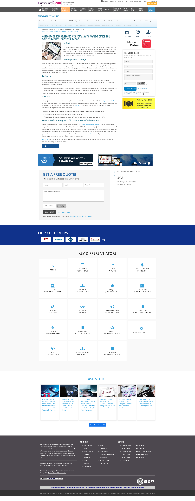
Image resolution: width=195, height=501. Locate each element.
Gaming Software (83, 311)
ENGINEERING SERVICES (55, 9)
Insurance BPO (126, 451)
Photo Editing (126, 454)
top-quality (78, 105)
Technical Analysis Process (53, 332)
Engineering (141, 445)
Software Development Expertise (53, 290)
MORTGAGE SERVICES (91, 9)
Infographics (104, 463)
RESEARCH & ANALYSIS (141, 9)
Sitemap (86, 463)
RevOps (107, 9)
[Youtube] (152, 482)
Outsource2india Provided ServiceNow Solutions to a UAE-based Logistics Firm (146, 402)
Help (101, 445)
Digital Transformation (81, 25)
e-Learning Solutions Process (82, 332)
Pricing (53, 270)
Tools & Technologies (142, 332)
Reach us (45, 139)
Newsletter (87, 457)
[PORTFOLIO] (127, 32)
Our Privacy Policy (141, 89)
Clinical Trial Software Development (142, 290)
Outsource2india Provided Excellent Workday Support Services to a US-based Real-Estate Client (68, 404)
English (49, 463)
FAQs (85, 460)
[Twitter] (145, 483)
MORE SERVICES (151, 9)
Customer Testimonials (82, 270)
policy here (140, 487)
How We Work (129, 1)
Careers (86, 454)
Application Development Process (142, 311)
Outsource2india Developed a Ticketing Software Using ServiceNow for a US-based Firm (107, 403)
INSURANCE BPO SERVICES (117, 9)
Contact (153, 3)
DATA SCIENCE (133, 9)
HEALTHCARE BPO (83, 9)
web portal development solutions (89, 124)
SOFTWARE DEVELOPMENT (64, 9)
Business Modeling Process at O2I (142, 270)
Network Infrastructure (94, 25)
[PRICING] (148, 32)
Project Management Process (112, 332)
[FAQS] (138, 32)
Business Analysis (112, 270)
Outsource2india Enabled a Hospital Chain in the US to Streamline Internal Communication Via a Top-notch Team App (49, 404)
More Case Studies (96, 425)
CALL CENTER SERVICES (45, 9)
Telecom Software (53, 311)
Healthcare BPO (142, 454)
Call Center (125, 460)
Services (105, 1)
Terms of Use (62, 473)
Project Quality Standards (112, 290)
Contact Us (87, 466)
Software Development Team (82, 290)
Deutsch (67, 463)
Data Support (126, 448)
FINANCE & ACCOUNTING (74, 9)
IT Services (140, 448)
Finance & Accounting (144, 451)
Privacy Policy (52, 473)
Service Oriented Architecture (82, 353)
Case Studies (137, 1)
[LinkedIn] (149, 482)
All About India (104, 460)
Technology (103, 457)
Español (61, 463)
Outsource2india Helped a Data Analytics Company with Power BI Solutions (125, 403)
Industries (113, 1)
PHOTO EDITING (126, 9)
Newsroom (146, 1)
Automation (141, 457)
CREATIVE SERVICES (100, 9)
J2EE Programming (53, 353)
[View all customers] (104, 240)
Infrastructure (104, 448)
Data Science (126, 457)
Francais (55, 463)
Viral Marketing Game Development (112, 311)
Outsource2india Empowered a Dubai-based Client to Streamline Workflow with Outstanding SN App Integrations (88, 404)
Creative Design (127, 445)
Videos (86, 448)
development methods (107, 101)
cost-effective (90, 134)
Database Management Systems (112, 353)
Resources (154, 1)
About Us (120, 1)
